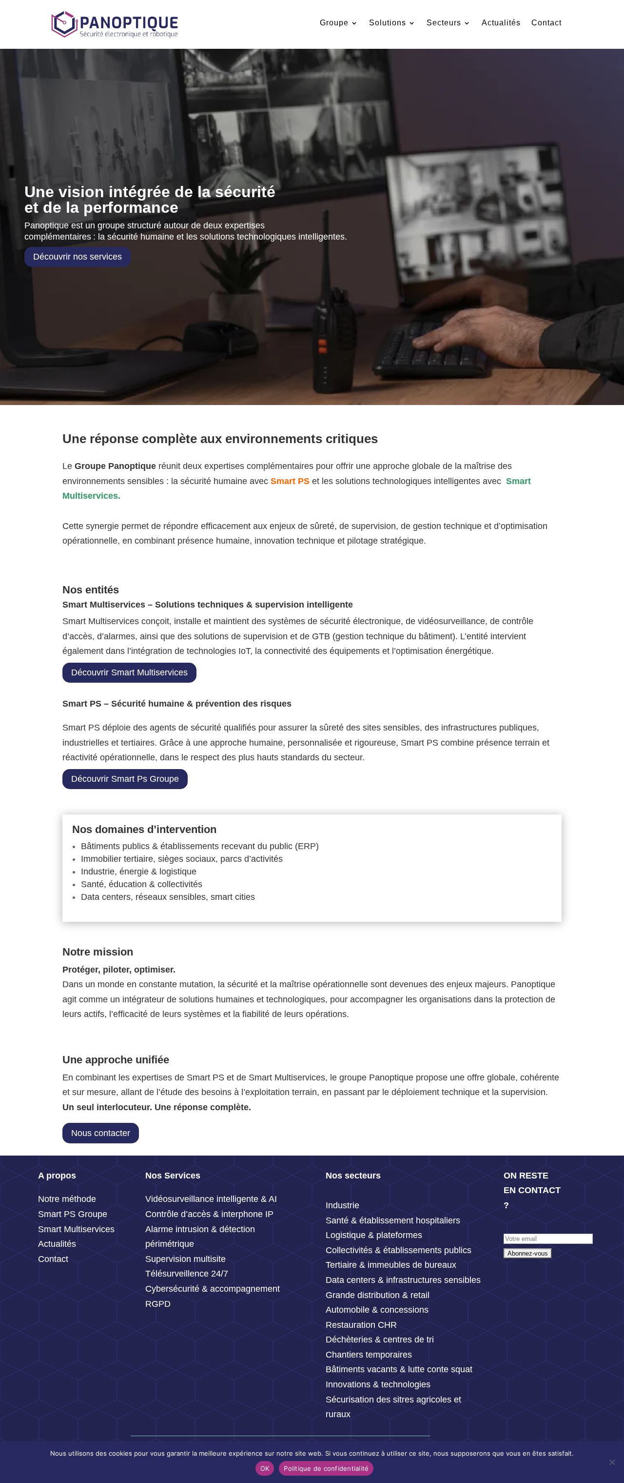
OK (265, 1468)
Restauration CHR (361, 1325)
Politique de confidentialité (326, 1468)
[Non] (612, 1462)
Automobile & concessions (377, 1310)
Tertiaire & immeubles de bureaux (392, 1265)
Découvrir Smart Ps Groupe (125, 779)
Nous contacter (100, 1133)
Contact (546, 23)
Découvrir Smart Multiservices (129, 672)
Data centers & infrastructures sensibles (403, 1280)
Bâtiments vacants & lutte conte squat (399, 1369)
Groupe (334, 23)
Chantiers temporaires (369, 1355)
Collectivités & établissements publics (398, 1250)
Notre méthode (67, 1199)
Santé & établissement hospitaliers (393, 1220)
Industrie (342, 1205)
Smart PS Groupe (72, 1214)
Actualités (501, 23)
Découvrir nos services (77, 257)
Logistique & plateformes (374, 1235)
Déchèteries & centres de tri (380, 1339)
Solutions (387, 23)
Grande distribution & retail (377, 1295)
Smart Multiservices (76, 1229)
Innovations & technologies (378, 1384)
